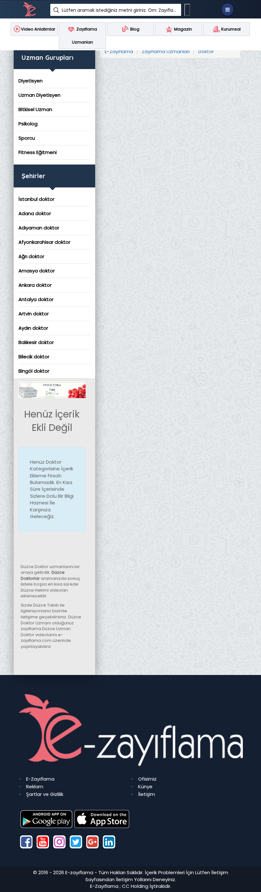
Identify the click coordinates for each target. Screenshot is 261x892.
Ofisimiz (147, 779)
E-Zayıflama (119, 51)
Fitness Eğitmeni (37, 152)
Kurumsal (230, 29)
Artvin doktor (33, 313)
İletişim (146, 794)
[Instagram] (59, 842)
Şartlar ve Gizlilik (44, 794)
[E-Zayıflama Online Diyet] (52, 389)
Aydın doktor (33, 328)
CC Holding (135, 886)
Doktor (206, 51)
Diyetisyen (30, 80)
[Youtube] (43, 842)
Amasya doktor (36, 270)
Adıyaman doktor (38, 227)
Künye (145, 786)
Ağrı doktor (31, 256)
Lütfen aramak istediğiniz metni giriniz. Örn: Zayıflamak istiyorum (119, 10)
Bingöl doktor (33, 371)
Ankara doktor (35, 285)
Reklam (34, 786)
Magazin (182, 29)
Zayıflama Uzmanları (166, 51)
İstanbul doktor (36, 199)
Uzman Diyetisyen (39, 95)
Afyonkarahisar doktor (44, 242)
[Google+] (92, 842)
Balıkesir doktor (36, 342)
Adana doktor (34, 213)
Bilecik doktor (33, 356)
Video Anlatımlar (38, 29)
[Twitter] (76, 842)
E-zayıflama (79, 872)
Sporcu (26, 138)
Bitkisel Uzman (35, 109)
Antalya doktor (35, 299)
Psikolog (28, 123)
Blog (134, 29)
